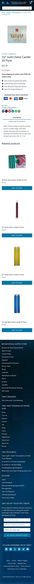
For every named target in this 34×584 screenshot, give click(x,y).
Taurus (4, 415)
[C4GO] (17, 34)
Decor (4, 379)
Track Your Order (8, 498)
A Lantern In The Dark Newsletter (13, 462)
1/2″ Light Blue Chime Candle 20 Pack (14, 322)
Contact (14, 560)
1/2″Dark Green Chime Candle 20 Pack (14, 180)
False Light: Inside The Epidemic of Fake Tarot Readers (16, 457)
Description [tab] (17, 117)
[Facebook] (3, 111)
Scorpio (4, 434)
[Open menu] (3, 3)
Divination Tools (8, 357)
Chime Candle (8, 109)
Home (3, 12)
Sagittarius (6, 437)
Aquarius (5, 443)
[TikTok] (23, 549)
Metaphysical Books (9, 375)
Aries (3, 412)
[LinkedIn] (12, 111)
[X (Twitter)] (15, 549)
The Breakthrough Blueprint (12, 468)
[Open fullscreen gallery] (30, 48)
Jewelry (4, 382)
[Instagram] (11, 549)
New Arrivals (6, 351)
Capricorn (5, 440)
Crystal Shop (6, 354)
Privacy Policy (12, 563)
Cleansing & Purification (10, 363)
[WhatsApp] (16, 111)
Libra (4, 431)
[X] (6, 111)
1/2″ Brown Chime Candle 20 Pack (13, 227)
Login (4, 479)
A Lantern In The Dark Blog (11, 465)
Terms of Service (25, 566)
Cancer (4, 421)
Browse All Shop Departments (12, 348)
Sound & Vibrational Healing (12, 388)
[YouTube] (27, 549)
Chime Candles (16, 12)
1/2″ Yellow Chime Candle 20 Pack (13, 275)
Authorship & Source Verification (17, 569)
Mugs (4, 369)
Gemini (4, 418)
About (8, 560)
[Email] (19, 111)
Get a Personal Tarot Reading (12, 400)
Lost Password (7, 482)
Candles (8, 12)
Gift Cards (5, 391)
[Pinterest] (9, 111)
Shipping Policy (21, 563)
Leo (3, 425)
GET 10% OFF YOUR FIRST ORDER (17, 535)
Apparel (5, 360)
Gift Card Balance (8, 491)
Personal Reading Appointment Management (13, 487)
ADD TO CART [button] (17, 188)
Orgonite (5, 372)
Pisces (4, 446)
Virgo (4, 428)
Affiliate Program (23, 560)
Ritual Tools (6, 366)
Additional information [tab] (17, 121)
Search (30, 8)
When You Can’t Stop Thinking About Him (16, 471)
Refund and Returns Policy (11, 566)
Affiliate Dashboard (9, 495)
